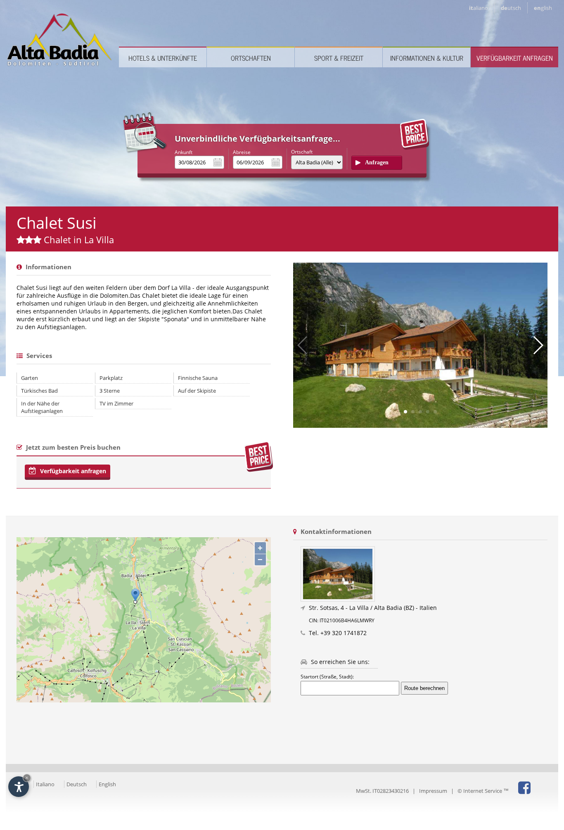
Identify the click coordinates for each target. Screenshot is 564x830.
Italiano (45, 784)
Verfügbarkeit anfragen (514, 57)
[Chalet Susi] (424, 574)
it (478, 8)
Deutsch (76, 784)
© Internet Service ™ (483, 790)
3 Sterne (110, 390)
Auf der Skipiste (197, 390)
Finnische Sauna (198, 378)
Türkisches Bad (39, 390)
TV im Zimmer (116, 403)
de (511, 8)
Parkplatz (111, 378)
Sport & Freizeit (338, 57)
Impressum (433, 790)
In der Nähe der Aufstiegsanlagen (42, 407)
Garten (29, 378)
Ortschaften (251, 57)
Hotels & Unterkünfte (162, 57)
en (543, 8)
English (107, 784)
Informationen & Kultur (426, 57)
